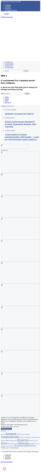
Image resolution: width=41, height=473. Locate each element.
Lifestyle (3, 434)
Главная (8, 62)
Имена (7, 440)
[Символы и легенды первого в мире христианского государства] (20, 416)
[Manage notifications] (4, 468)
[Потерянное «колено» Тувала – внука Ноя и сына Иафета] (20, 283)
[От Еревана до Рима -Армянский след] (20, 239)
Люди (4, 442)
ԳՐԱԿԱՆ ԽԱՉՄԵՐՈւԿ (25, 446)
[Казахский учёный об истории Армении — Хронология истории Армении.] (20, 371)
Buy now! (8, 102)
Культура (22, 439)
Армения (10, 433)
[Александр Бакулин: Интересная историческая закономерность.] (20, 327)
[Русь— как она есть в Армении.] (20, 393)
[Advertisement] (20, 39)
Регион (12, 445)
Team (6, 101)
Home (7, 97)
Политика (9, 67)
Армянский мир (10, 436)
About (7, 99)
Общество (23, 443)
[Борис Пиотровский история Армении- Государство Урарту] (20, 305)
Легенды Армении (33, 440)
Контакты (9, 64)
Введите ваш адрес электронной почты (14, 424)
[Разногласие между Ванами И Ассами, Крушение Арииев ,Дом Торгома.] (20, 194)
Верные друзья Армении (25, 437)
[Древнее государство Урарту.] (20, 172)
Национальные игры (12, 443)
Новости (9, 65)
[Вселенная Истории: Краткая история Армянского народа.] (20, 349)
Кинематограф (13, 440)
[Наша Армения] (7, 17)
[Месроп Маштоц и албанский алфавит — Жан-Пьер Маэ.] (20, 261)
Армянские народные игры (23, 434)
